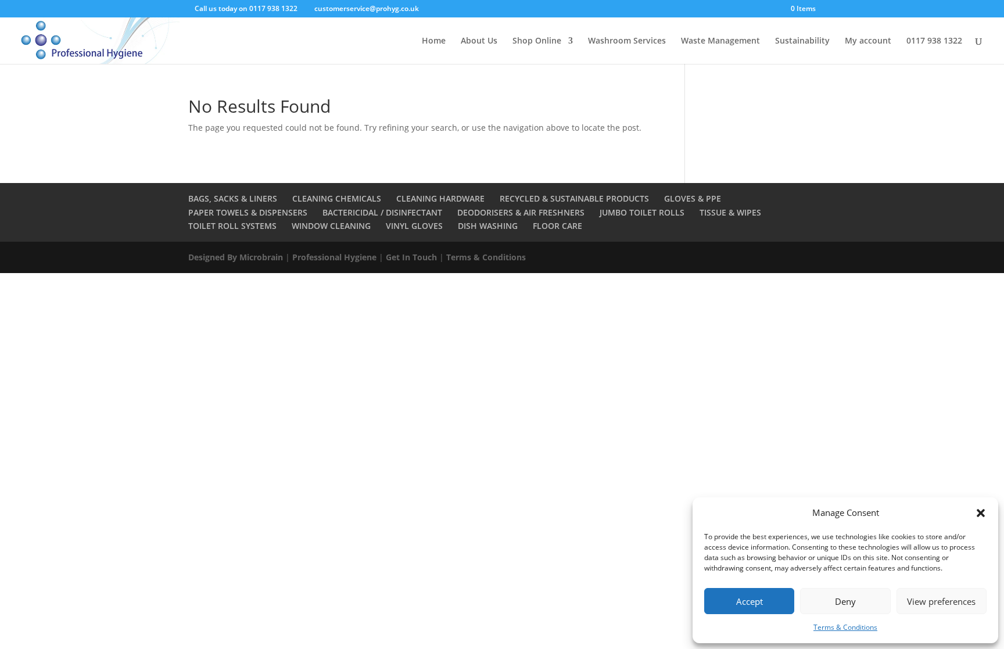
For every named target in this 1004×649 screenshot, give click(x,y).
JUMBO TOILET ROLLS (642, 212)
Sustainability (802, 41)
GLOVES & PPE (692, 198)
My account (868, 41)
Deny (845, 601)
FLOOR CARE (557, 225)
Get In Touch (411, 257)
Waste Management (720, 41)
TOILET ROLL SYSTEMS (232, 225)
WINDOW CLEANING (331, 225)
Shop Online (536, 41)
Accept (749, 601)
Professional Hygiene (334, 257)
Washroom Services (627, 41)
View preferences (941, 601)
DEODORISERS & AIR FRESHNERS (521, 212)
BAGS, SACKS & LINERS (232, 198)
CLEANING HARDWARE (440, 198)
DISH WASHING (488, 225)
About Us (479, 41)
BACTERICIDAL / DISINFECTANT (382, 212)
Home (434, 41)
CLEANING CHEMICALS (336, 198)
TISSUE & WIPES (730, 212)
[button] (981, 513)
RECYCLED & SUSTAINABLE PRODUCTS (574, 198)
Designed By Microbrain (235, 257)
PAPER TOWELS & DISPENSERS (247, 212)
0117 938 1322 (934, 41)
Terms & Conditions (845, 627)
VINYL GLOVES (414, 225)
